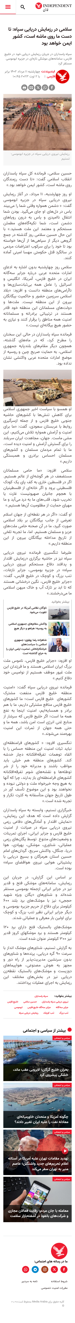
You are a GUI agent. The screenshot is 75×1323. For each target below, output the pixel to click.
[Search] (22, 7)
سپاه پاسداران (41, 996)
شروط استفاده (59, 1281)
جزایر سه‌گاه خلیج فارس (39, 1007)
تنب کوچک (48, 1013)
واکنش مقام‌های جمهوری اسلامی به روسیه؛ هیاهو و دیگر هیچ (28, 626)
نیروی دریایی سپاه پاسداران (55, 1002)
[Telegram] (35, 1269)
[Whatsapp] (45, 87)
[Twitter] (38, 87)
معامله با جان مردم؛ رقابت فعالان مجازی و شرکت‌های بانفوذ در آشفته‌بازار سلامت (38, 1213)
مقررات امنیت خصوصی (54, 1288)
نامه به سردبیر (29, 1281)
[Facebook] (52, 87)
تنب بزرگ (63, 1013)
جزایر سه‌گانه (62, 1007)
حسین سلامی (30, 1002)
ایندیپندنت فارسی (48, 74)
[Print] (24, 87)
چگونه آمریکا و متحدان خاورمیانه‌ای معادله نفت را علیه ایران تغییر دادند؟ (41, 1119)
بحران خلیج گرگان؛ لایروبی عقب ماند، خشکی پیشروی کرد (40, 1072)
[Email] (31, 87)
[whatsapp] (25, 1269)
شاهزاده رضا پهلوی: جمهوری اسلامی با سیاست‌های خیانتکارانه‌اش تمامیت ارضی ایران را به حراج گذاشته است (26, 647)
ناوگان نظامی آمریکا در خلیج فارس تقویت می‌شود (27, 610)
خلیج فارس (12, 1002)
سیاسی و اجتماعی (37, 1030)
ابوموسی (18, 1007)
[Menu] (8, 7)
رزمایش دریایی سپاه (28, 1013)
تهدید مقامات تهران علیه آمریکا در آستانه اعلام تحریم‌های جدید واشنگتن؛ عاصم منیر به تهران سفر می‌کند (38, 1164)
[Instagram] (44, 1269)
